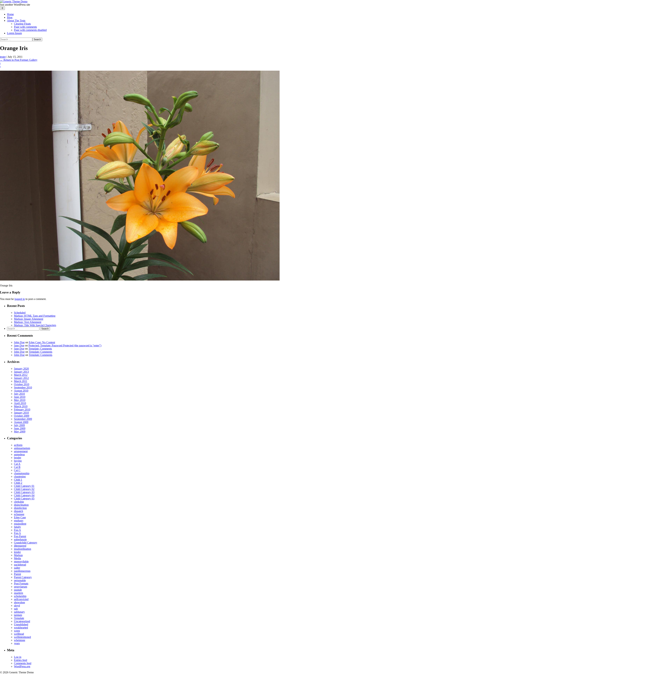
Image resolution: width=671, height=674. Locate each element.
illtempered (20, 545)
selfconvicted (21, 599)
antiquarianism (22, 448)
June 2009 (19, 428)
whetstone (19, 640)
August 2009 (21, 422)
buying (18, 460)
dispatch (18, 511)
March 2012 (20, 374)
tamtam (18, 614)
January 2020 (21, 368)
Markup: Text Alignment (27, 322)
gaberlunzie (20, 539)
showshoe (19, 602)
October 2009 (21, 415)
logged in (20, 298)
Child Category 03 (24, 492)
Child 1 (18, 479)
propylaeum (20, 586)
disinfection (20, 507)
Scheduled (20, 312)
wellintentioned (22, 637)
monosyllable (21, 561)
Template (19, 618)
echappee (19, 514)
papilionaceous (22, 570)
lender (17, 552)
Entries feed (20, 660)
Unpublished (21, 624)
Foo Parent (20, 536)
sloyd (17, 605)
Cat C (17, 470)
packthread (20, 564)
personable (20, 580)
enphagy (18, 520)
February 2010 (22, 409)
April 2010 (20, 403)
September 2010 (23, 387)
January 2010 (21, 412)
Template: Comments (40, 348)
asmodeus (19, 454)
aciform (18, 445)
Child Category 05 (24, 498)
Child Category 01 (24, 485)
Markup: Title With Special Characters (35, 325)
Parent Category (23, 577)
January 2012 (21, 378)
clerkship (19, 501)
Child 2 (18, 482)
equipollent (20, 523)
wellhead (19, 633)
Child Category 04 (24, 495)
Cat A (17, 463)
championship (21, 473)
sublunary (19, 611)
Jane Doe (19, 345)
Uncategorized (22, 621)
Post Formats (21, 583)
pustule (18, 589)
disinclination (21, 504)
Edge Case (20, 517)
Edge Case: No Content (42, 342)
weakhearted (21, 627)
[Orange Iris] (140, 279)
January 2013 (21, 371)
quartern (18, 592)
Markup (18, 555)
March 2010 (20, 406)
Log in (17, 656)
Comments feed (22, 663)
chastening (20, 476)
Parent (17, 574)
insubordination (22, 548)
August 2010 (21, 390)
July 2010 (19, 393)
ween (17, 630)
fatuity (17, 526)
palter (17, 567)
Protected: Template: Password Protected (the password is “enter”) (64, 345)
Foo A (17, 529)
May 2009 (19, 431)
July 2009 (19, 425)
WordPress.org (22, 666)
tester (3, 56)
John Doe (19, 342)
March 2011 (20, 381)
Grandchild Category (25, 542)
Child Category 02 (24, 489)
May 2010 (19, 400)
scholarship (20, 596)
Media (17, 558)
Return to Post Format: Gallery (18, 59)
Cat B (17, 467)
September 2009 (23, 418)
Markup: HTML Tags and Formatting (34, 315)
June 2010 (19, 396)
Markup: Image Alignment (28, 318)
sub (16, 608)
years (17, 643)
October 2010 (21, 384)
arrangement (21, 451)
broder (17, 457)
